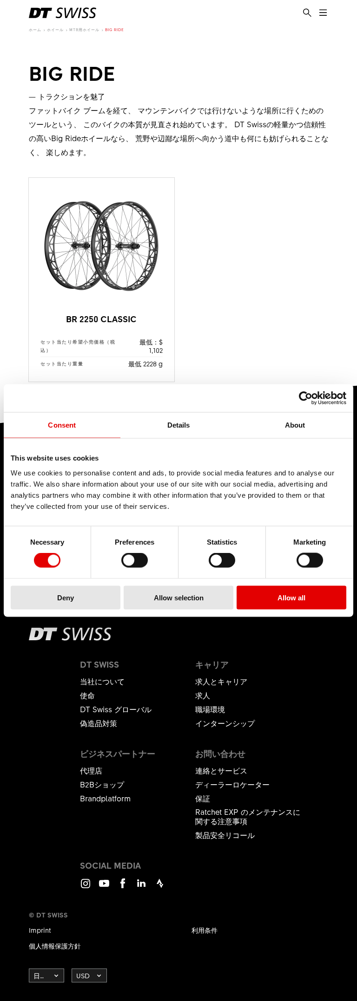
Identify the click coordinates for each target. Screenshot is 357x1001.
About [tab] (295, 425)
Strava (159, 887)
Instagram (85, 887)
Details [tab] (178, 425)
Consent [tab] (62, 425)
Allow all (291, 597)
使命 (87, 695)
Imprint (40, 930)
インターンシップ (225, 723)
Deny (65, 597)
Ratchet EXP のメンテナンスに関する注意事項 (247, 816)
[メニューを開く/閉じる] (323, 13)
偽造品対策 (98, 723)
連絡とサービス (221, 770)
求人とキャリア (221, 681)
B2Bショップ (102, 784)
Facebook (122, 887)
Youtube (104, 887)
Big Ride (114, 29)
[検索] (307, 13)
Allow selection (179, 597)
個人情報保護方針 (55, 946)
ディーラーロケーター (232, 784)
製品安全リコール (225, 835)
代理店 (91, 770)
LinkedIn (141, 887)
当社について (102, 681)
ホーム (35, 29)
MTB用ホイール (84, 29)
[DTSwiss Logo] (62, 13)
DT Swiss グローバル (116, 709)
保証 (202, 798)
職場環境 (210, 709)
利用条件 (205, 930)
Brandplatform (105, 798)
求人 (202, 695)
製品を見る (101, 280)
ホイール (55, 29)
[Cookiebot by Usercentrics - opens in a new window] (305, 398)
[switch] (134, 560)
